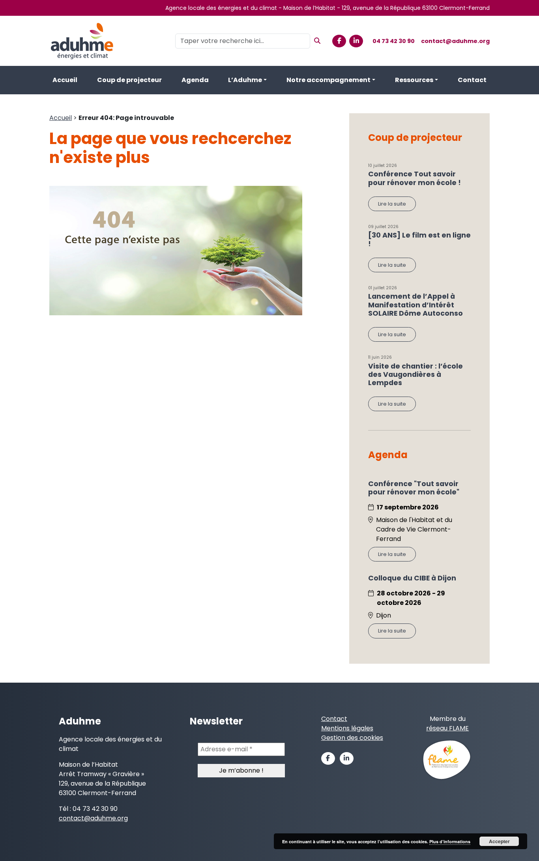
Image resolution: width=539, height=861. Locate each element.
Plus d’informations (449, 841)
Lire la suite (392, 203)
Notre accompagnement (328, 79)
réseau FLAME (447, 728)
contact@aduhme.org (455, 41)
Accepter (499, 841)
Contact (472, 79)
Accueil (64, 79)
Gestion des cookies (352, 737)
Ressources (414, 79)
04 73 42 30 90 (393, 41)
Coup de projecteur (129, 79)
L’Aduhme (245, 79)
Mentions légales (347, 728)
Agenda (195, 79)
